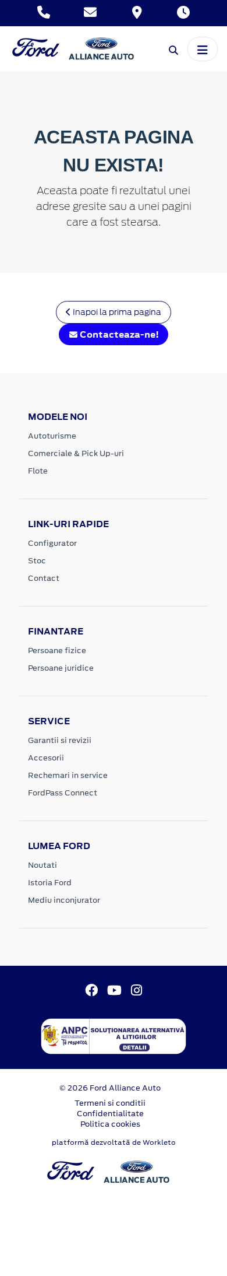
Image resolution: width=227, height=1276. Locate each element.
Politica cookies (110, 1124)
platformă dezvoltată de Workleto (114, 1142)
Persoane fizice (57, 650)
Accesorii (46, 757)
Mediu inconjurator (64, 900)
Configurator (52, 543)
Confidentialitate (110, 1113)
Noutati (42, 865)
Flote (38, 470)
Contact (43, 578)
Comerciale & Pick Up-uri (76, 453)
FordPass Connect (62, 792)
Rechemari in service (68, 775)
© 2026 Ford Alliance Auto (110, 1087)
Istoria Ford (50, 882)
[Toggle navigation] (202, 49)
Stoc (37, 560)
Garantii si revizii (59, 740)
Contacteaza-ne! (118, 334)
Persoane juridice (61, 668)
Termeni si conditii (110, 1103)
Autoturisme (52, 435)
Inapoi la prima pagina (116, 312)
